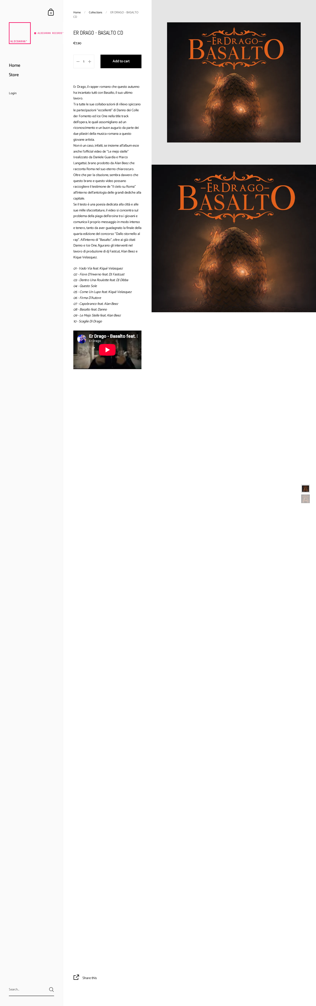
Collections (95, 12)
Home (77, 12)
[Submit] (51, 989)
